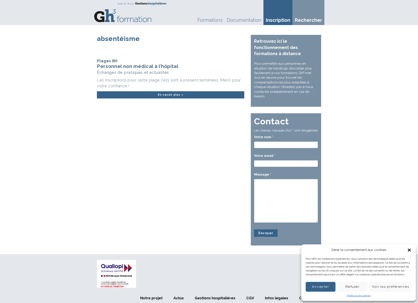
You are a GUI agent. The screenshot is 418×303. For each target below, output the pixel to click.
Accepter (320, 287)
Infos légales (276, 298)
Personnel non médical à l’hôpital (138, 67)
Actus (179, 298)
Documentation (244, 20)
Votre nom (263, 137)
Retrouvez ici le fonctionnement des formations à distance (277, 47)
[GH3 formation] (130, 12)
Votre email (264, 156)
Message (262, 174)
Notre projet (151, 298)
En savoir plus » (170, 94)
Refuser (353, 287)
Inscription (278, 20)
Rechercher (308, 20)
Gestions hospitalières (215, 298)
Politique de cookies (359, 295)
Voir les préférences (390, 287)
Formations (209, 20)
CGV (250, 298)
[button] (409, 250)
